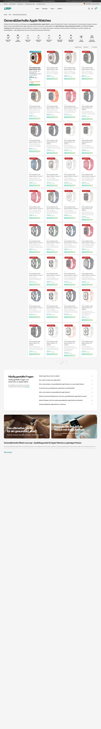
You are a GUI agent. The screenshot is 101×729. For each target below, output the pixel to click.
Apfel (10, 14)
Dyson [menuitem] (52, 8)
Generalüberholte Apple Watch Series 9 (71, 109)
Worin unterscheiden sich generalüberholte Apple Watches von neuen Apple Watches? (61, 384)
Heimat (5, 14)
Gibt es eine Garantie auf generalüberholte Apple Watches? (54, 392)
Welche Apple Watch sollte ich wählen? (49, 376)
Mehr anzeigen (8, 452)
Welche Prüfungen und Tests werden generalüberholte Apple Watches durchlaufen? (61, 400)
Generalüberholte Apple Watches (20, 14)
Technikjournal (20, 4)
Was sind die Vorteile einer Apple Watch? (50, 380)
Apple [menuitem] (37, 8)
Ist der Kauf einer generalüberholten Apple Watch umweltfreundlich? (57, 388)
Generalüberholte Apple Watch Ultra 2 (88, 70)
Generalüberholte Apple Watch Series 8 (71, 177)
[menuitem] (6, 4)
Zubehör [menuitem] (59, 8)
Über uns (6, 4)
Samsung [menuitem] (44, 8)
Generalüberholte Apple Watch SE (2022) (88, 110)
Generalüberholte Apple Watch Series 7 (36, 244)
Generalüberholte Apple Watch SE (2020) (88, 310)
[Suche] (89, 8)
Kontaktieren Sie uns (40, 4)
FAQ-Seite (27, 386)
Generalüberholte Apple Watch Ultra (35, 71)
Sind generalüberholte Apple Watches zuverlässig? (52, 404)
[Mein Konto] (92, 8)
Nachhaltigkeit (12, 4)
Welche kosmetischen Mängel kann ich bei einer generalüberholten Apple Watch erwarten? (63, 396)
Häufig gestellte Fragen (30, 4)
